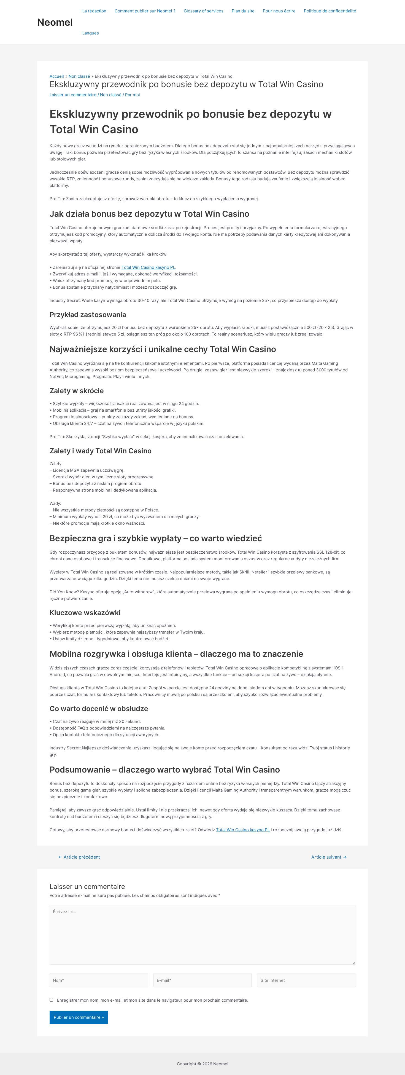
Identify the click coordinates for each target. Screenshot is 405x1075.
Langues (90, 33)
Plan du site (243, 11)
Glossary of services (203, 11)
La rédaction (94, 11)
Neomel (55, 22)
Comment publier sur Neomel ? (145, 11)
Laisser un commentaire (73, 94)
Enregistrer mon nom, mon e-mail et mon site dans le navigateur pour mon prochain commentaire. (152, 1000)
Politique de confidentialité (330, 11)
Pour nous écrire (279, 11)
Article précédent (79, 857)
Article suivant (329, 857)
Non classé (110, 94)
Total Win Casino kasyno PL (148, 267)
